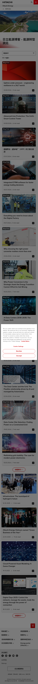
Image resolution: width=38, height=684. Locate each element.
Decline (19, 351)
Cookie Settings (18, 346)
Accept (19, 356)
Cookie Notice (25, 341)
